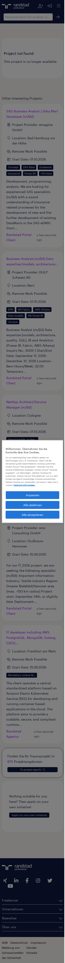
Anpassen (31, 495)
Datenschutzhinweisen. (43, 485)
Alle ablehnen (31, 504)
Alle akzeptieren (31, 514)
